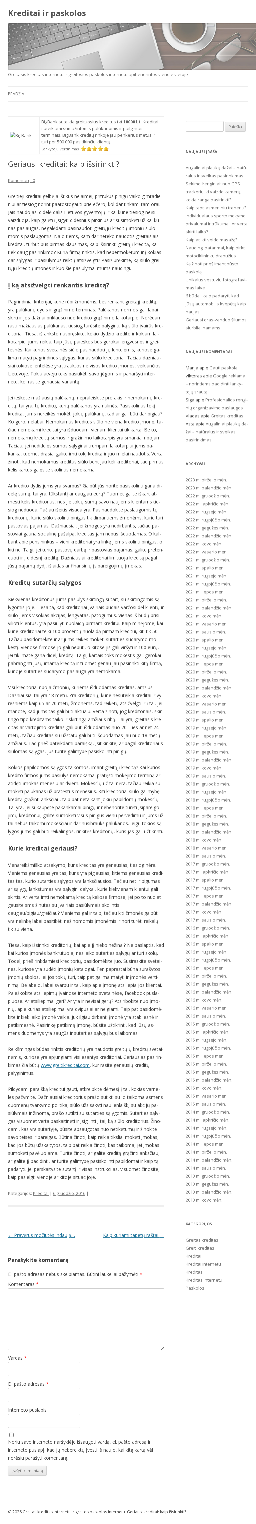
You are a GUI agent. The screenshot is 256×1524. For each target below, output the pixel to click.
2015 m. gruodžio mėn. (208, 1024)
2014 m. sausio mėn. (206, 1168)
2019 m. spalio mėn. (205, 720)
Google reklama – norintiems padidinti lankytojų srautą (215, 384)
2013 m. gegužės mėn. (207, 1184)
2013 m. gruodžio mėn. (208, 1176)
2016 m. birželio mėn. (206, 976)
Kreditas (194, 1272)
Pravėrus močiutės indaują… (41, 1235)
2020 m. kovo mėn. (204, 696)
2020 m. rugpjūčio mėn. (208, 656)
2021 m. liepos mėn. (205, 592)
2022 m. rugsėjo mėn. (206, 512)
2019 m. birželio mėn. (206, 744)
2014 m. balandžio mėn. (209, 1160)
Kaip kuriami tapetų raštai (133, 1235)
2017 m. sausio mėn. (206, 920)
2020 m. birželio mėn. (206, 672)
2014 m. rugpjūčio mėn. (208, 1136)
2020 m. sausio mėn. (206, 712)
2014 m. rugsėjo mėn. (206, 1128)
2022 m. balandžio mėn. (209, 536)
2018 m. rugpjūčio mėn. (208, 800)
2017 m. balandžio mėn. (209, 904)
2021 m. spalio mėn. (205, 568)
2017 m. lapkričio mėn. (207, 872)
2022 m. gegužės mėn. (207, 528)
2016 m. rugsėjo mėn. (206, 952)
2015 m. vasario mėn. (207, 1096)
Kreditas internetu (204, 1280)
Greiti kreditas (200, 1248)
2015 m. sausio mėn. (206, 1104)
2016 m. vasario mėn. (207, 1008)
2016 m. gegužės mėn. (207, 984)
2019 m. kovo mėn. (204, 768)
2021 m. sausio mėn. (206, 632)
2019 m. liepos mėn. (205, 736)
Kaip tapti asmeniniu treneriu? (216, 208)
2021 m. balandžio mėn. (209, 608)
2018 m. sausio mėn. (206, 856)
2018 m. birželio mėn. (206, 816)
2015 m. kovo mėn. (204, 1088)
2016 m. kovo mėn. (204, 1000)
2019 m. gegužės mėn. (207, 752)
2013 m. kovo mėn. (204, 1200)
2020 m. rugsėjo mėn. (206, 648)
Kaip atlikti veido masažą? (211, 240)
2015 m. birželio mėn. (206, 1064)
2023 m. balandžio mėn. (209, 488)
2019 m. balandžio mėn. (209, 760)
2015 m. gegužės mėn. (207, 1072)
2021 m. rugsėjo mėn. (206, 576)
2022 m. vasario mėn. (207, 552)
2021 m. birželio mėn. (206, 600)
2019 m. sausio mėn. (206, 776)
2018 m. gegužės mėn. (207, 824)
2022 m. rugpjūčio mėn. (208, 520)
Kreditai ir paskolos (47, 13)
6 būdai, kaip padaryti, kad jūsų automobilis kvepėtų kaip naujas (216, 304)
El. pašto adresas (28, 1384)
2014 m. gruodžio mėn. (208, 1112)
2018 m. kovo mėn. (204, 840)
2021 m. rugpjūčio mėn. (208, 584)
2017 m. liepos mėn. (205, 896)
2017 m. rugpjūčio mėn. (208, 888)
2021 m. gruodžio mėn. (208, 560)
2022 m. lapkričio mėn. (207, 504)
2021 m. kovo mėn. (204, 616)
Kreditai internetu (203, 1264)
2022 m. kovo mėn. (204, 544)
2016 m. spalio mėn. (205, 944)
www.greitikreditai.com (65, 1065)
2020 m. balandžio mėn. (209, 688)
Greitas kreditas (227, 416)
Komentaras (23, 1284)
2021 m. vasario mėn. (207, 624)
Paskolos (195, 1288)
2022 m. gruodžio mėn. (208, 496)
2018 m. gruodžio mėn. (208, 784)
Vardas (17, 1358)
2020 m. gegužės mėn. (207, 680)
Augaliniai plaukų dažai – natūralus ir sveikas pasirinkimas (217, 432)
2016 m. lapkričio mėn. (207, 936)
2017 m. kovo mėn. (204, 912)
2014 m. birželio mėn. (206, 1152)
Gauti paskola (223, 368)
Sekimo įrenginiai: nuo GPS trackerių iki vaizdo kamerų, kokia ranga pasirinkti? (213, 192)
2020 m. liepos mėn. (205, 664)
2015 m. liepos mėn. (205, 1056)
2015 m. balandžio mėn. (209, 1080)
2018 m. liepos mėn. (205, 808)
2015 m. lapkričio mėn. (207, 1032)
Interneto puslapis (27, 1410)
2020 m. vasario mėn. (207, 704)
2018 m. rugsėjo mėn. (206, 792)
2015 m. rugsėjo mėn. (206, 1040)
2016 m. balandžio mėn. (209, 992)
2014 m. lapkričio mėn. (207, 1120)
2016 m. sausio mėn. (206, 1016)
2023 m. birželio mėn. (206, 480)
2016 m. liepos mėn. (205, 968)
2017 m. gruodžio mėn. (208, 864)
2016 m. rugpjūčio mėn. (208, 960)
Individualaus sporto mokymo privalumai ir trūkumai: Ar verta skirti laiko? (217, 224)
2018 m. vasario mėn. (207, 848)
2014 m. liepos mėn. (205, 1144)
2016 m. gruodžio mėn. (208, 928)
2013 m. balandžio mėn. (209, 1192)
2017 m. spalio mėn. (205, 880)
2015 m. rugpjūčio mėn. (208, 1048)
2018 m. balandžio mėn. (209, 832)
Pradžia (16, 94)
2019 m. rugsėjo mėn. (206, 728)
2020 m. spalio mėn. (205, 640)
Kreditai (41, 1193)
